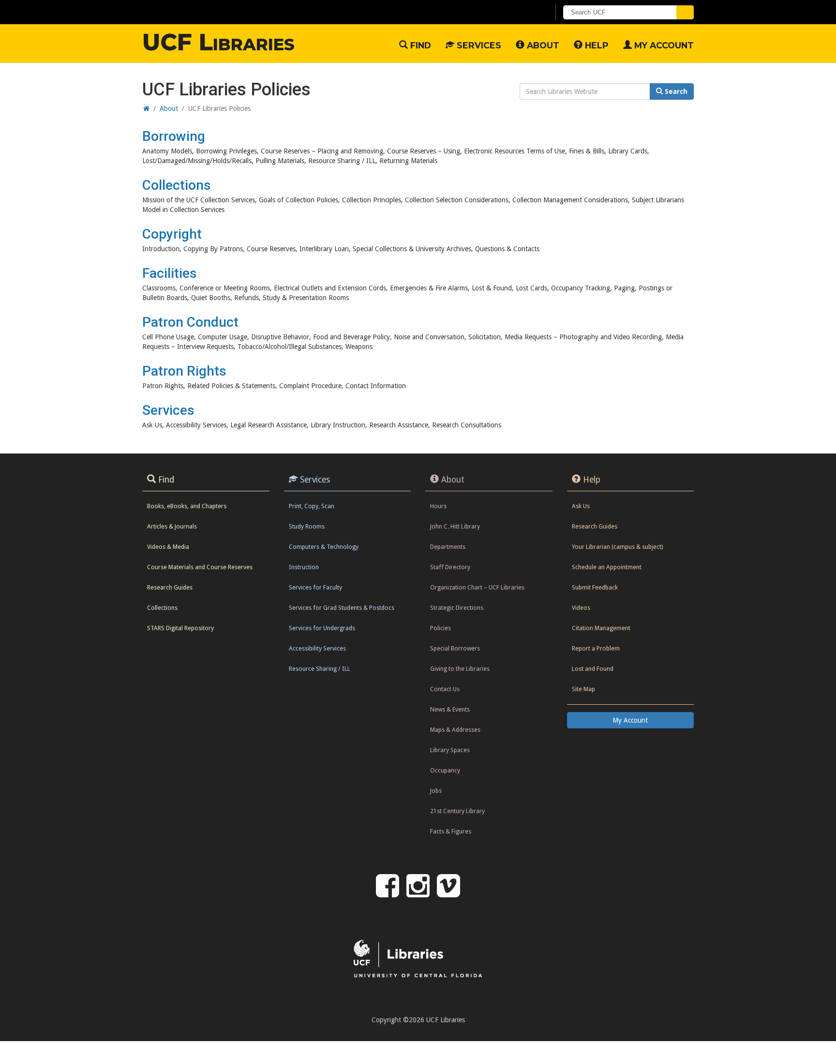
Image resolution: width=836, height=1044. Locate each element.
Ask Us (581, 506)
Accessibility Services (317, 648)
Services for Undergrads (322, 628)
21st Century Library (457, 811)
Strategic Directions (456, 607)
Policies (440, 628)
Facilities (169, 273)
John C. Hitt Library (455, 526)
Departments (447, 546)
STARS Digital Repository (180, 628)
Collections (176, 185)
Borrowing (173, 136)
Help (595, 45)
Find (419, 45)
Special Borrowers (455, 648)
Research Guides (170, 587)
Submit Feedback (595, 587)
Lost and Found (592, 668)
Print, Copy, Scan (311, 506)
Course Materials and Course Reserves (200, 567)
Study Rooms (307, 526)
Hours (438, 506)
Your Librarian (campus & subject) (617, 546)
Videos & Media (168, 546)
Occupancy (445, 770)
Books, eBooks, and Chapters (186, 506)
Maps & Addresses (455, 729)
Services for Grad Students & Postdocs (341, 607)
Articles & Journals (172, 526)
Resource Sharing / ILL (319, 668)
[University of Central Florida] (220, 11)
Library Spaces (450, 750)
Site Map (583, 689)
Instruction (304, 567)
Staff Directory (450, 567)
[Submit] (685, 12)
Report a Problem (596, 648)
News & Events (450, 709)
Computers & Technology (323, 546)
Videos (581, 607)
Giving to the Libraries (460, 668)
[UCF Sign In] (518, 12)
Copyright (172, 234)
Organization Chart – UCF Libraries (477, 587)
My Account (663, 45)
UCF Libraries (218, 42)
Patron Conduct (190, 322)
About (541, 45)
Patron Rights (184, 371)
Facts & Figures (450, 831)
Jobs (436, 790)
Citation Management (601, 628)
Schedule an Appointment (607, 567)
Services (477, 45)
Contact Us (445, 689)
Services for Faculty (315, 587)
